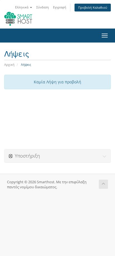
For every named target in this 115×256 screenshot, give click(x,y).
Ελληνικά (22, 7)
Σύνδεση (42, 7)
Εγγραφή (59, 7)
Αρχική (9, 64)
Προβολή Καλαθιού (92, 7)
